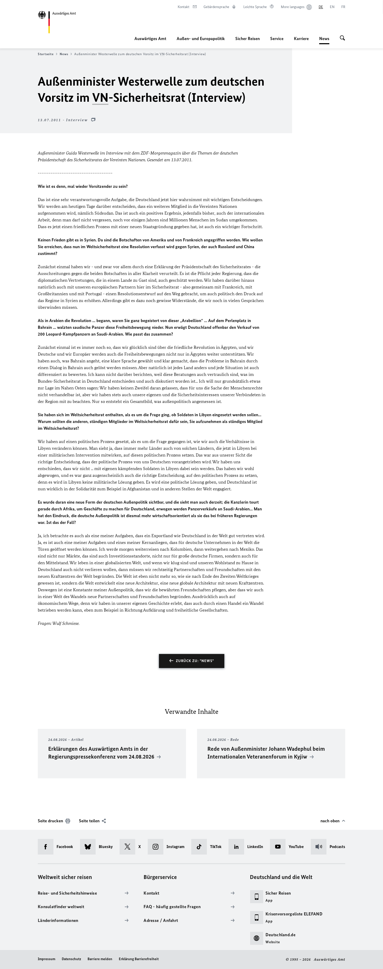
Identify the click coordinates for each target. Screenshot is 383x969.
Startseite (45, 54)
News (324, 40)
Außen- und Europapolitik (201, 38)
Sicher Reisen (247, 38)
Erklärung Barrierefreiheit (139, 959)
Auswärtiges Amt (150, 38)
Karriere (301, 38)
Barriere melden (100, 959)
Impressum (46, 959)
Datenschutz (71, 959)
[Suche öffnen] (342, 38)
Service (276, 38)
